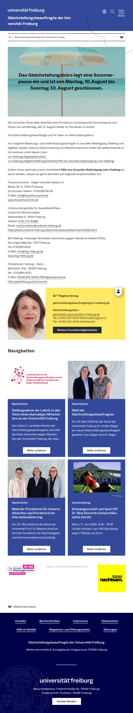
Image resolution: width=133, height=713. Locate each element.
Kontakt (20, 621)
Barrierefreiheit (49, 621)
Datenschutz (110, 621)
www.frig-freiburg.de (20, 256)
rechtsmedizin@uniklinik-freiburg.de (38, 226)
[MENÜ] (121, 11)
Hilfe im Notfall (26, 629)
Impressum (80, 621)
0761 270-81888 (28, 221)
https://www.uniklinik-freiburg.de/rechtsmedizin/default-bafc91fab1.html (52, 230)
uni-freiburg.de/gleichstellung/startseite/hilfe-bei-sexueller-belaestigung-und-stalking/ (61, 161)
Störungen (110, 629)
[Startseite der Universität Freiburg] (26, 11)
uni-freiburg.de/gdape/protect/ (27, 157)
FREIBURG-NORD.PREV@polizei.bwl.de (41, 277)
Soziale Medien (66, 701)
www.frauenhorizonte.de (23, 200)
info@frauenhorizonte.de (32, 195)
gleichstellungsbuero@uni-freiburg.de (76, 314)
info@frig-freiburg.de (30, 251)
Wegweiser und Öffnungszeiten (69, 629)
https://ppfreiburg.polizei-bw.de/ (27, 281)
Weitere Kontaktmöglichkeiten (77, 330)
